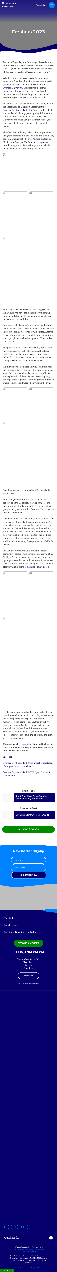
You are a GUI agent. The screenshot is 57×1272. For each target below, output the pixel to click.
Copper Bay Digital (32, 1268)
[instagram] (6, 1227)
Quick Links (11, 1237)
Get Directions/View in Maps (28, 983)
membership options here (25, 744)
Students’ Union (36, 142)
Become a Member (28, 943)
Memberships (11, 925)
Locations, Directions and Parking (21, 932)
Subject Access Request (29, 1251)
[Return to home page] (12, 7)
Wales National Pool (35, 567)
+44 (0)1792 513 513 (28, 952)
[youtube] (25, 1227)
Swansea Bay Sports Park (15, 110)
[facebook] (19, 1227)
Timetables (9, 918)
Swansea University (12, 87)
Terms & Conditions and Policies (23, 1250)
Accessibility (41, 5)
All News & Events (28, 829)
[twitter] (13, 1227)
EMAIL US (28, 975)
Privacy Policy (41, 1250)
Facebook (7, 757)
